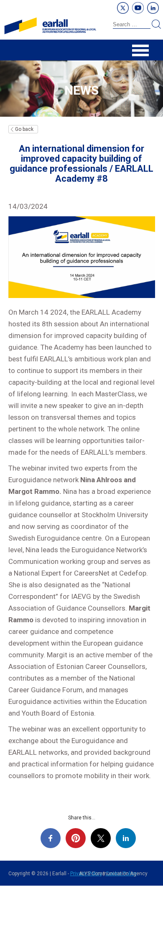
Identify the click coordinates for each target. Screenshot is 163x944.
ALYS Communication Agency (113, 873)
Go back (24, 129)
